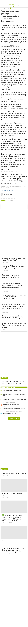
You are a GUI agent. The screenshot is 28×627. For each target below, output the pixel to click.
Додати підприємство (14, 418)
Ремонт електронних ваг (10, 541)
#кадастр (3, 190)
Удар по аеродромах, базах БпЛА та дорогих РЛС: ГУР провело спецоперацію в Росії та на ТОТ (13, 275)
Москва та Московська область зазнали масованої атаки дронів (12, 317)
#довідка (11, 190)
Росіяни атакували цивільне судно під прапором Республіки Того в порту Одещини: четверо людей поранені (13, 307)
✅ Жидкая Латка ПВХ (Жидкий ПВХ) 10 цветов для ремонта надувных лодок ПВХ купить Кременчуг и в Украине (12, 518)
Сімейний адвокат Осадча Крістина (14, 474)
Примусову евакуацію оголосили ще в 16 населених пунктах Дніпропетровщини (14, 296)
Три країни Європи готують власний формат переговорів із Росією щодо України (14, 325)
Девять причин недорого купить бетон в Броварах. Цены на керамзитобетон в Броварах (13, 550)
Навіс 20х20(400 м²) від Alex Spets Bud (13, 494)
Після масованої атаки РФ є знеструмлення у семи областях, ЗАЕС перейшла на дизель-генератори (12, 286)
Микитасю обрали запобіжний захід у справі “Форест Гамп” (14, 259)
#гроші (6, 190)
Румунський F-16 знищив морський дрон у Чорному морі (13, 267)
